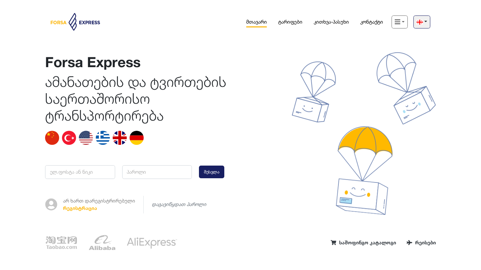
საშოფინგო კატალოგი (367, 243)
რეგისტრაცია (80, 208)
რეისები (425, 243)
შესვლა (211, 171)
